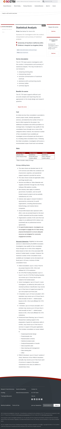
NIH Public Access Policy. (47, 415)
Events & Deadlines (21, 389)
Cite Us (33, 396)
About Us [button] (48, 6)
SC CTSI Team (34, 392)
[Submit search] (43, 1)
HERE (41, 424)
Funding (3, 392)
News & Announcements (22, 392)
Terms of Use (15, 405)
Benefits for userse (7, 29)
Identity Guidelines (6, 405)
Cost (3, 32)
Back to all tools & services (9, 13)
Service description (7, 26)
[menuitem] (8, 6)
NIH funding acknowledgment (23, 415)
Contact (54, 6)
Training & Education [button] (27, 6)
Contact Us (34, 389)
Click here (53, 31)
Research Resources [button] (7, 6)
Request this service (22, 106)
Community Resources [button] (39, 6)
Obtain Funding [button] (17, 6)
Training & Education (6, 396)
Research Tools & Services (7, 389)
